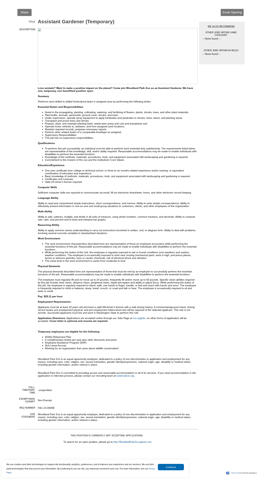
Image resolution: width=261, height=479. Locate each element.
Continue (171, 467)
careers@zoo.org (125, 376)
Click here (235, 473)
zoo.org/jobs (139, 318)
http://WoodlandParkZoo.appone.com (132, 442)
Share (24, 12)
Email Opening (232, 12)
